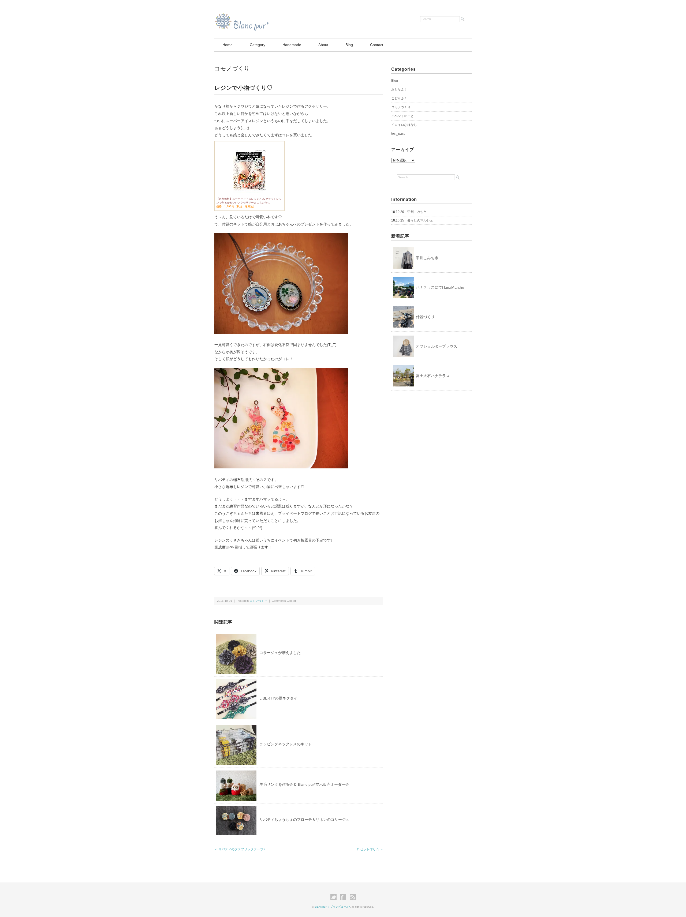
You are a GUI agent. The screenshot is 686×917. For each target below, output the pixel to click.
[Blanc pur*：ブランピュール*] (241, 16)
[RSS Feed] (353, 897)
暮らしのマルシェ (420, 220)
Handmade (291, 45)
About (323, 45)
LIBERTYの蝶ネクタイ (278, 698)
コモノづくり (232, 68)
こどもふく (399, 98)
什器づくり (425, 317)
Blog (349, 45)
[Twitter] (334, 897)
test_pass (398, 134)
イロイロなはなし (404, 125)
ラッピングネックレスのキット (285, 744)
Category (257, 45)
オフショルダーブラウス (436, 346)
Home (227, 45)
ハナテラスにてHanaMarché (440, 287)
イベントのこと (402, 116)
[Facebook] (344, 897)
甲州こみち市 (417, 212)
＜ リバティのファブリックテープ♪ (239, 849)
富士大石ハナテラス (433, 376)
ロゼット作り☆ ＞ (370, 849)
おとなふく (399, 89)
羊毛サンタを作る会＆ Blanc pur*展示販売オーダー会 (304, 784)
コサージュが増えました (280, 653)
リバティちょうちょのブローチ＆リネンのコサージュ (304, 819)
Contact (376, 45)
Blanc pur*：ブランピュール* (332, 906)
